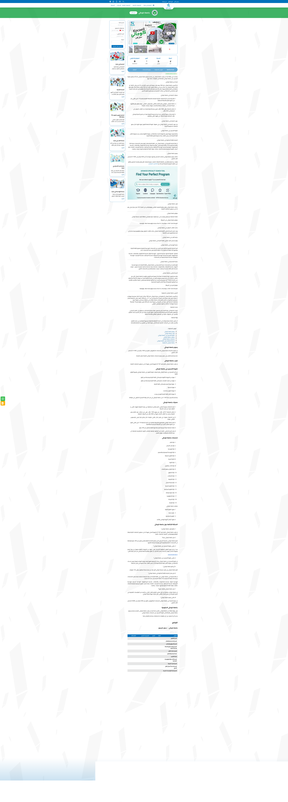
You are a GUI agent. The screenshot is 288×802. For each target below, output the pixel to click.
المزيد (122, 71)
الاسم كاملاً (121, 23)
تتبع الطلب (170, 2)
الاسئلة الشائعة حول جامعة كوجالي (166, 341)
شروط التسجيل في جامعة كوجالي (166, 335)
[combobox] (122, 30)
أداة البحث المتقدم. (153, 164)
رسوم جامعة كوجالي (169, 331)
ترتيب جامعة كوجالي (170, 333)
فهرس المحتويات (158, 69)
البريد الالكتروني (120, 34)
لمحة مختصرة (170, 69)
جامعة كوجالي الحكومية (168, 343)
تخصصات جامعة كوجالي (169, 339)
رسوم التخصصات (146, 69)
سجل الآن (176, 2)
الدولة (122, 40)
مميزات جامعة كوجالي (169, 337)
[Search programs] (123, 1)
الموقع (134, 69)
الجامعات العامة (126, 5)
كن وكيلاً (164, 2)
